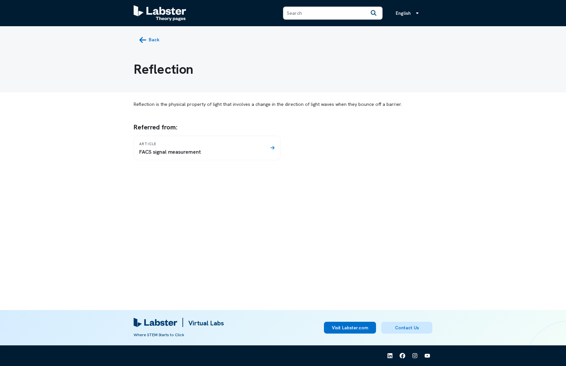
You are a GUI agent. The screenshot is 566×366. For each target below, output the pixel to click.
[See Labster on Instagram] (415, 356)
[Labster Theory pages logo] (160, 13)
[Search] (374, 13)
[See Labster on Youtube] (427, 356)
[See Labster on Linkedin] (390, 356)
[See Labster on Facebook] (402, 356)
